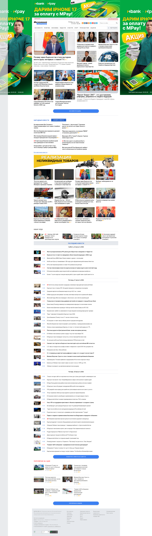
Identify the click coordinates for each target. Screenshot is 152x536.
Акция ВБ (93, 28)
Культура (70, 28)
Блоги (81, 514)
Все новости (38, 28)
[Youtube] (93, 23)
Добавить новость (58, 120)
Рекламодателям (113, 18)
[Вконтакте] (84, 23)
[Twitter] (90, 23)
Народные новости (41, 120)
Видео (81, 518)
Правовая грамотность (99, 514)
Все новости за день (75, 111)
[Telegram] (97, 23)
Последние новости (76, 243)
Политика (47, 28)
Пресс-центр (109, 513)
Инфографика (83, 519)
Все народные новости (40, 152)
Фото (81, 516)
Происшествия (84, 28)
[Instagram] (95, 23)
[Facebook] (86, 23)
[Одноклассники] (88, 23)
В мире (68, 523)
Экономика (54, 28)
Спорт (76, 28)
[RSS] (82, 23)
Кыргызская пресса (85, 513)
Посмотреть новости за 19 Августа (76, 456)
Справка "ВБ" (96, 516)
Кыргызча (37, 18)
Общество (63, 28)
